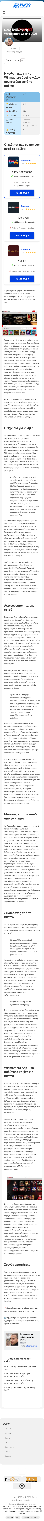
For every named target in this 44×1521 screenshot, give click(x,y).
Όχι (17, 1517)
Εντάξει (10, 1517)
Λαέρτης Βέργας (14, 52)
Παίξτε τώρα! (22, 192)
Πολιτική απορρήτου (31, 1517)
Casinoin (8, 1438)
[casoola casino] (14, 251)
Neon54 (8, 1433)
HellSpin (8, 1429)
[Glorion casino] (14, 208)
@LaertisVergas (31, 1346)
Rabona (8, 1456)
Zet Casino (9, 1442)
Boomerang (9, 1447)
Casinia (7, 1452)
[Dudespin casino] (14, 162)
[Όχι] (41, 1511)
